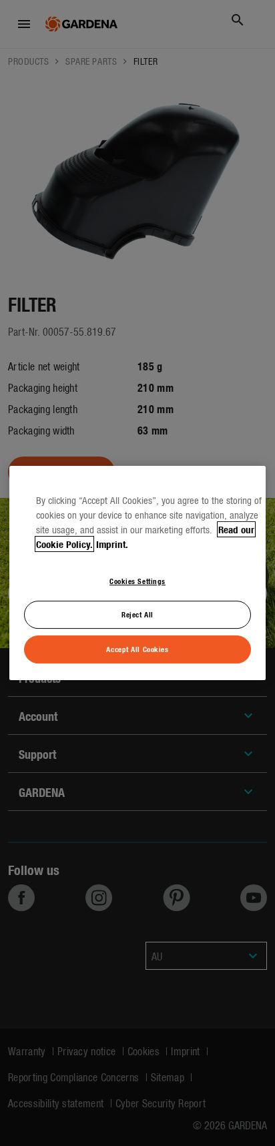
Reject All (137, 614)
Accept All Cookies (137, 648)
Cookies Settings (137, 580)
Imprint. (112, 544)
